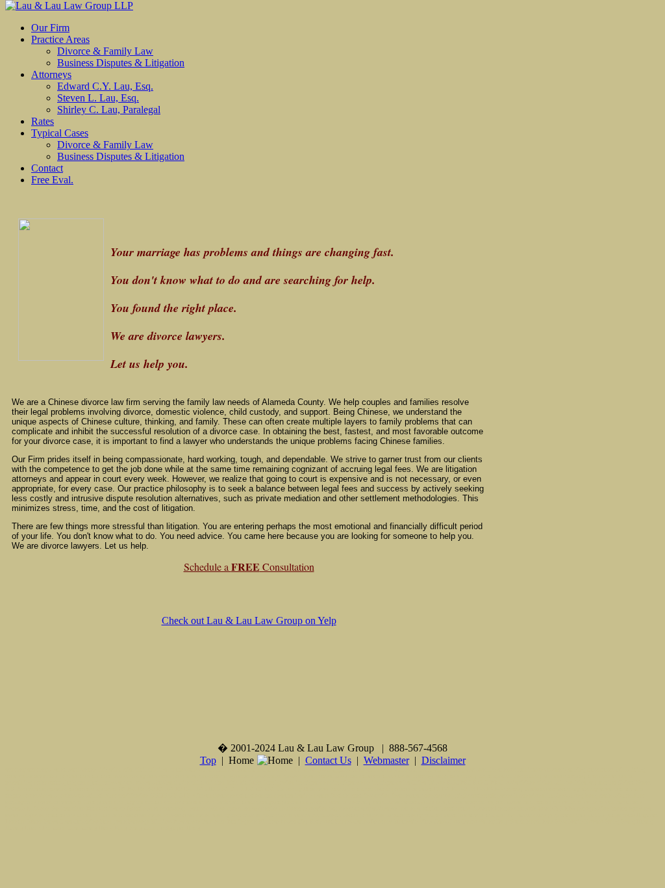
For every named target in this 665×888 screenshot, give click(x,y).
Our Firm (50, 27)
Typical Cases (59, 132)
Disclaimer (443, 760)
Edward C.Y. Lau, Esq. (105, 86)
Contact (47, 168)
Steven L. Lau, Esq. (98, 97)
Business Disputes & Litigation (120, 62)
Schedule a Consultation (249, 566)
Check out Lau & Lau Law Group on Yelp (249, 620)
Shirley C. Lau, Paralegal (108, 109)
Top (208, 760)
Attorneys (51, 74)
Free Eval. (52, 179)
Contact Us (328, 760)
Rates (42, 121)
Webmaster (386, 760)
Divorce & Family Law (105, 51)
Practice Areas (60, 39)
